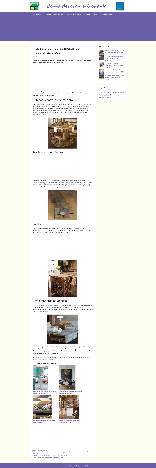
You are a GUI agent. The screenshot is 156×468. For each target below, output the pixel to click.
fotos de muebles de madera (42, 452)
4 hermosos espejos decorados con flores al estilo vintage (115, 65)
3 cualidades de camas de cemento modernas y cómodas (114, 58)
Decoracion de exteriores (73, 14)
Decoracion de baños (106, 14)
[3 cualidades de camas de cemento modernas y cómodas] (101, 58)
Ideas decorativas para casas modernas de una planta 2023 (115, 77)
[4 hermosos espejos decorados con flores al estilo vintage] (101, 65)
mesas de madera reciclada (72, 452)
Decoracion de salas (38, 14)
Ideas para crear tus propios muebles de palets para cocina (50, 455)
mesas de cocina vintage (57, 452)
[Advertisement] (78, 29)
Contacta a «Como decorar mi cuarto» (111, 92)
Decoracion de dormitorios (55, 14)
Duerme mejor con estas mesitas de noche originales (48, 457)
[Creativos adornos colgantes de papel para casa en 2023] (101, 72)
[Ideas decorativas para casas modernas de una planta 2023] (101, 77)
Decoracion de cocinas (90, 14)
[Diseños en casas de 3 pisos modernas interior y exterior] (101, 52)
